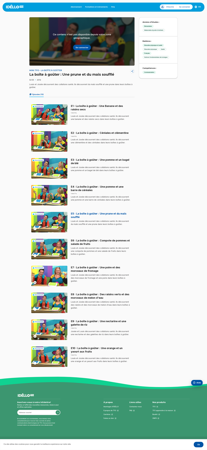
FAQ (113, 7)
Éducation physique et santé (153, 45)
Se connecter (184, 7)
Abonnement (76, 7)
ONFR (162, 418)
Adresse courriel (24, 413)
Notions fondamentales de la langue (155, 57)
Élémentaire (148, 26)
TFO (162, 406)
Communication (149, 72)
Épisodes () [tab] (36, 94)
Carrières (111, 414)
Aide (198, 383)
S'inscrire (170, 7)
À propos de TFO (111, 410)
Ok (198, 444)
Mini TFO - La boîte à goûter (45, 70)
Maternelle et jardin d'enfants (153, 30)
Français (147, 53)
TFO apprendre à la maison (162, 410)
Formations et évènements (96, 7)
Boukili (162, 414)
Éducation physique (150, 49)
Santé (163, 49)
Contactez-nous (135, 406)
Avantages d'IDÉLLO (111, 406)
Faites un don (111, 418)
